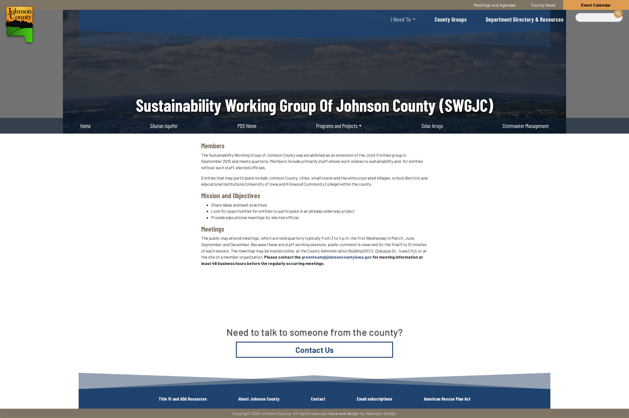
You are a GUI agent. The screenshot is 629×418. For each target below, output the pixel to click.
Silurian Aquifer (164, 126)
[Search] (618, 13)
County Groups (451, 19)
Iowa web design (344, 413)
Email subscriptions (374, 399)
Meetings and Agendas (494, 5)
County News (543, 5)
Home (85, 126)
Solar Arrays (432, 126)
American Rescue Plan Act (447, 399)
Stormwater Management (525, 126)
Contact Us (315, 349)
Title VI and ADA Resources (183, 399)
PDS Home (247, 126)
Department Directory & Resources (525, 19)
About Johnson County (258, 399)
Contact (318, 399)
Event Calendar (596, 5)
